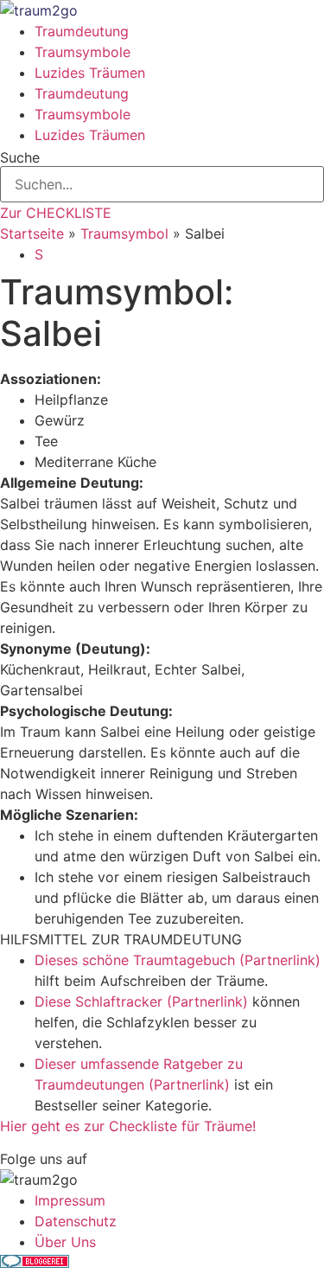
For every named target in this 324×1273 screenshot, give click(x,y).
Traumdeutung (82, 31)
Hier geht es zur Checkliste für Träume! (128, 1126)
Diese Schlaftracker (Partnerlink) (141, 1001)
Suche (20, 157)
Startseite (32, 233)
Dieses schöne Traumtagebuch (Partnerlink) (178, 960)
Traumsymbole (82, 52)
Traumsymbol (124, 233)
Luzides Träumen (90, 72)
